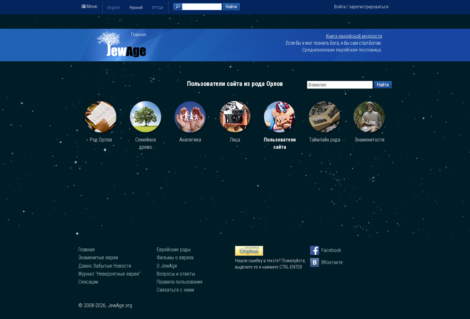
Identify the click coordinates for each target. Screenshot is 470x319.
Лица (235, 140)
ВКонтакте (325, 262)
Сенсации (88, 282)
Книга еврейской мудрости (354, 36)
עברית (157, 7)
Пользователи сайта (280, 143)
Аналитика (190, 140)
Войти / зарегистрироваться (361, 6)
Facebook (325, 250)
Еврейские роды (174, 250)
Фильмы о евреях (175, 257)
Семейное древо (145, 143)
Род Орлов (101, 140)
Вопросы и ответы (176, 274)
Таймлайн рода (324, 140)
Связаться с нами (175, 290)
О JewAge (167, 266)
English (113, 7)
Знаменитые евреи (98, 257)
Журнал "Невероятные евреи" (109, 274)
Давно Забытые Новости (104, 266)
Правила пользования (179, 282)
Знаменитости (369, 140)
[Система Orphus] (249, 254)
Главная (138, 34)
